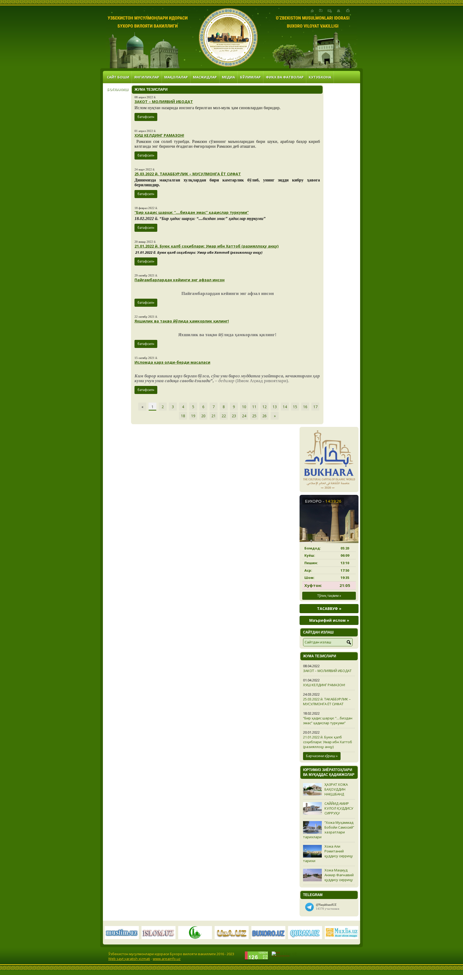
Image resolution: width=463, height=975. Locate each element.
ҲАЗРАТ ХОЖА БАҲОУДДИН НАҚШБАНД (336, 789)
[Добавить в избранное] (320, 11)
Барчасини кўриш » (322, 756)
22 (224, 415)
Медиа (228, 77)
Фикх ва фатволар (285, 77)
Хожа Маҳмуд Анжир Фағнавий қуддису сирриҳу (339, 875)
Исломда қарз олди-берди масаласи (172, 362)
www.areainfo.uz (167, 958)
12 (264, 406)
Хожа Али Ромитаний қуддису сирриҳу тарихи (328, 853)
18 (183, 415)
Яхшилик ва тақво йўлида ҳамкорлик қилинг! (182, 321)
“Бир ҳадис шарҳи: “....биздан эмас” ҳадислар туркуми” (192, 212)
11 (254, 406)
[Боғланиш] (330, 11)
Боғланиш (117, 89)
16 (305, 406)
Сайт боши (118, 77)
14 (285, 406)
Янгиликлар (146, 77)
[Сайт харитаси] (338, 11)
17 (315, 406)
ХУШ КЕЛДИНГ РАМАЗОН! (159, 135)
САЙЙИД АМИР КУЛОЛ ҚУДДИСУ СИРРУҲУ (338, 808)
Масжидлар (205, 77)
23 (234, 415)
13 (274, 406)
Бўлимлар (250, 77)
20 (203, 415)
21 (213, 415)
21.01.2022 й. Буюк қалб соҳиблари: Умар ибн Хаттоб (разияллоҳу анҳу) (207, 246)
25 (254, 415)
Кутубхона (320, 77)
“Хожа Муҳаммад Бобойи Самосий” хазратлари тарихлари (328, 829)
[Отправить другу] (348, 11)
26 (264, 415)
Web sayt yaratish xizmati (129, 958)
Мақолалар (176, 77)
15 (295, 406)
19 (193, 415)
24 (244, 415)
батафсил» (145, 117)
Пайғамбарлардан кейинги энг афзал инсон (180, 279)
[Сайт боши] (312, 11)
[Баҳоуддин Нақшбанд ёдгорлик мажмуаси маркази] (228, 37)
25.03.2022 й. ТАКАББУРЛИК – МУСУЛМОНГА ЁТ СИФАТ (188, 173)
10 (244, 406)
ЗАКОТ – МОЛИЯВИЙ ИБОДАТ (164, 101)
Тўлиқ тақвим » (329, 595)
